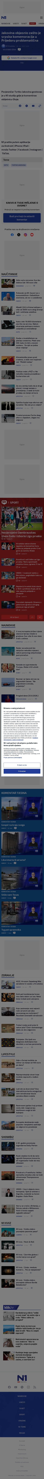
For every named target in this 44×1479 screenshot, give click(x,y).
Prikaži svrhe (22, 765)
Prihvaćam (22, 771)
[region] (22, 739)
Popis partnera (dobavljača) (13, 757)
